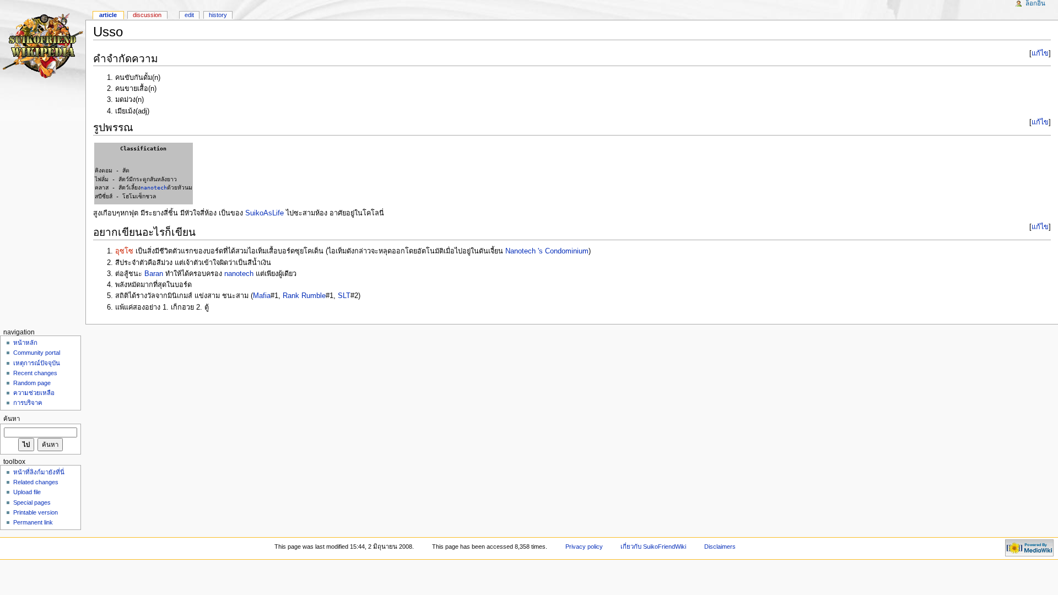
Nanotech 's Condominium (547, 251)
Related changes (35, 482)
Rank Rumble (304, 296)
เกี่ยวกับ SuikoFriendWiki (653, 546)
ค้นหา (11, 418)
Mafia (262, 296)
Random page (32, 383)
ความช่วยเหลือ (34, 393)
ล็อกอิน (1035, 3)
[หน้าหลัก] (42, 42)
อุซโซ (124, 251)
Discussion (147, 15)
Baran (153, 274)
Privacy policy (584, 546)
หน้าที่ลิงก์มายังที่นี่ (38, 472)
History (218, 15)
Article (108, 15)
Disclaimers (720, 546)
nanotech (154, 187)
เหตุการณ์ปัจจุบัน (36, 363)
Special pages (32, 502)
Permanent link (33, 522)
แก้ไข (1040, 53)
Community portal (36, 352)
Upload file (27, 492)
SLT (344, 296)
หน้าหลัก (25, 342)
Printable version (35, 512)
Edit (189, 15)
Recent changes (35, 373)
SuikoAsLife (264, 213)
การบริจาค (27, 402)
